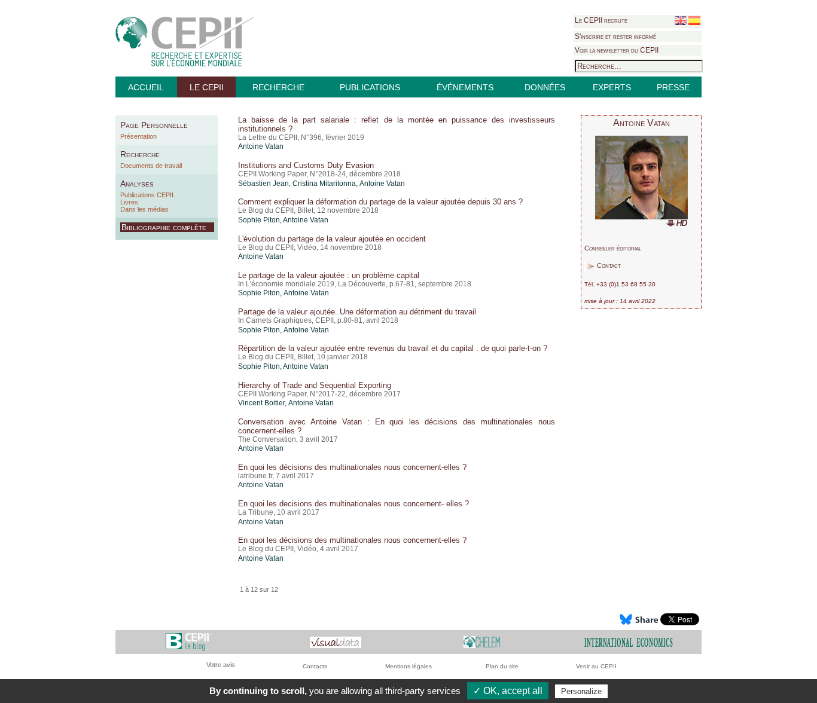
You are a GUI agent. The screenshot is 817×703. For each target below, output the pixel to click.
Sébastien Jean (263, 183)
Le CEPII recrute (601, 20)
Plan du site (502, 666)
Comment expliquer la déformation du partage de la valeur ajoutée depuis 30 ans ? (380, 201)
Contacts (315, 666)
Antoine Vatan (260, 146)
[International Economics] (628, 641)
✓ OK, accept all (507, 691)
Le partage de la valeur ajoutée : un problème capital (328, 275)
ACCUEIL (146, 87)
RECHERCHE (278, 87)
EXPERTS (612, 87)
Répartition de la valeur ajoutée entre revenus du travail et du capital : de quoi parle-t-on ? (392, 348)
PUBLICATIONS (370, 87)
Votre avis (220, 664)
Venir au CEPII (596, 666)
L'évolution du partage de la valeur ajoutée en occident (332, 238)
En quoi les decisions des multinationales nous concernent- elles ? (353, 503)
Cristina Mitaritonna (324, 183)
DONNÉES (545, 87)
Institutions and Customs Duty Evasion (306, 165)
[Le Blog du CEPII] (189, 641)
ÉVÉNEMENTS (465, 87)
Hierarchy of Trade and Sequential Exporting (314, 385)
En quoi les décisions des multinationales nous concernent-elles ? (352, 467)
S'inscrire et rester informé (615, 36)
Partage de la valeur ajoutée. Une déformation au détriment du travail (357, 311)
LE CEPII (207, 87)
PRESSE (673, 87)
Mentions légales (408, 666)
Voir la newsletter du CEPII (617, 50)
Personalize (581, 691)
